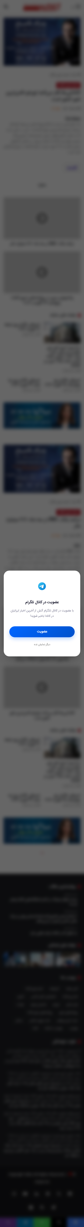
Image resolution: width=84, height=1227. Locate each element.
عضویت (42, 631)
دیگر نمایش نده (42, 645)
